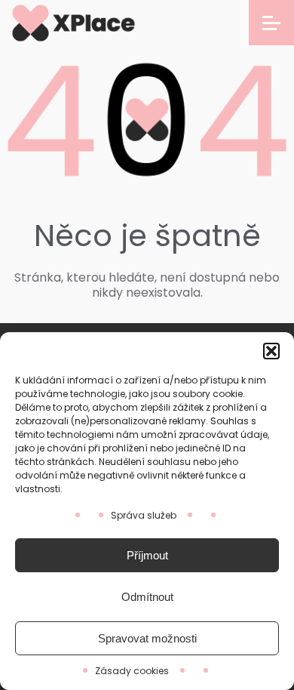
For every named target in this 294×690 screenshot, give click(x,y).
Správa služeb (143, 515)
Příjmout (147, 555)
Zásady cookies (132, 670)
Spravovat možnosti (147, 638)
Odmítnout (147, 596)
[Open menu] (271, 22)
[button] (271, 351)
